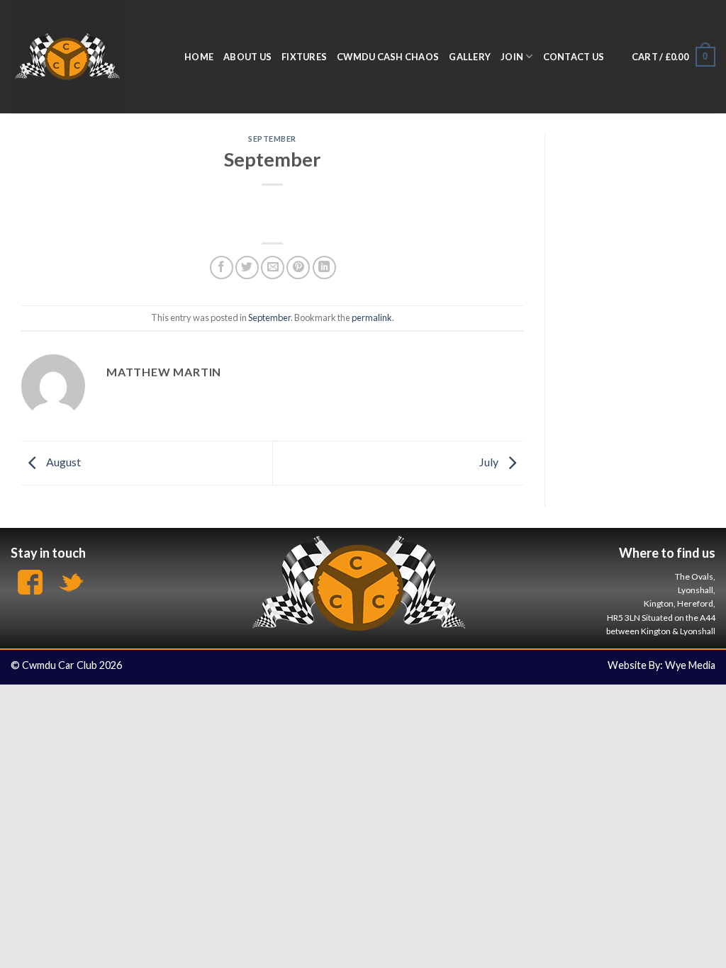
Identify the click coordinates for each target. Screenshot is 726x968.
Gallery (470, 56)
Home (198, 56)
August (62, 461)
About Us (247, 56)
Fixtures (304, 56)
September (272, 138)
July (490, 461)
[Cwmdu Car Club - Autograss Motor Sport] (87, 56)
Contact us (574, 56)
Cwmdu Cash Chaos (388, 56)
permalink (372, 317)
